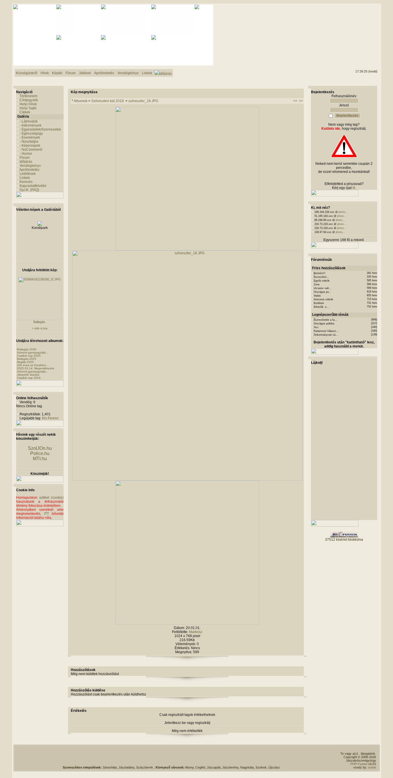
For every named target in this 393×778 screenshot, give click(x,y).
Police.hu (39, 453)
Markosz (195, 632)
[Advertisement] (354, 26)
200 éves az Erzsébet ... (33, 365)
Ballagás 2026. (27, 349)
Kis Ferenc (50, 418)
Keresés (26, 182)
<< (295, 101)
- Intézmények (30, 125)
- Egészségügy (31, 133)
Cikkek (25, 112)
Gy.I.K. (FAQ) (29, 190)
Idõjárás (26, 162)
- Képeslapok (30, 146)
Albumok (80, 101)
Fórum (25, 158)
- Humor (26, 154)
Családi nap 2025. (29, 355)
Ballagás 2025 (26, 358)
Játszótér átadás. (28, 374)
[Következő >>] (187, 623)
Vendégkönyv (30, 166)
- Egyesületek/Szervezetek (40, 129)
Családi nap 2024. (29, 377)
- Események (30, 137)
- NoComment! (31, 150)
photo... (343, 212)
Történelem (28, 96)
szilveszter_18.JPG (143, 101)
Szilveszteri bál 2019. (108, 101)
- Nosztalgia (29, 141)
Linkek (25, 178)
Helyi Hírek (28, 104)
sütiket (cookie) (51, 498)
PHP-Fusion (358, 764)
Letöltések (28, 174)
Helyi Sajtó (28, 108)
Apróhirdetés (29, 170)
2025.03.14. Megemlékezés (35, 368)
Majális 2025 (25, 362)
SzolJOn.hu (40, 448)
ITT (46, 514)
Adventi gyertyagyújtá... (32, 352)
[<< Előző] (187, 249)
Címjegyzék (29, 100)
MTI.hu (40, 458)
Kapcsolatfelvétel (33, 186)
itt (353, 188)
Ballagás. (39, 322)
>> (301, 101)
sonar (372, 767)
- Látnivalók (29, 121)
